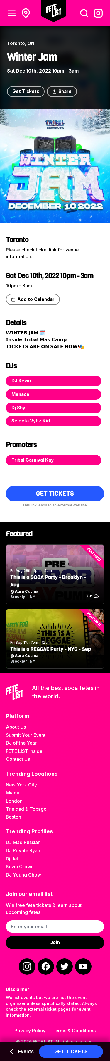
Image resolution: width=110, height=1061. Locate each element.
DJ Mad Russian (23, 842)
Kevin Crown (20, 866)
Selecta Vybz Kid (30, 421)
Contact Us (18, 759)
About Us (16, 727)
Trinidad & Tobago (26, 809)
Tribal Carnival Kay (32, 460)
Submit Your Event (25, 735)
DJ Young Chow (23, 875)
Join (55, 942)
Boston (13, 817)
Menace (20, 394)
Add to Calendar (36, 299)
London (14, 801)
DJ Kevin (21, 381)
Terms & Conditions (74, 1031)
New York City (21, 785)
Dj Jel (12, 859)
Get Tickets (25, 91)
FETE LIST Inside (24, 751)
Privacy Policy (29, 1031)
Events (26, 1051)
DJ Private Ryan (23, 850)
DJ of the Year (21, 743)
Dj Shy (18, 407)
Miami (12, 793)
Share (65, 91)
